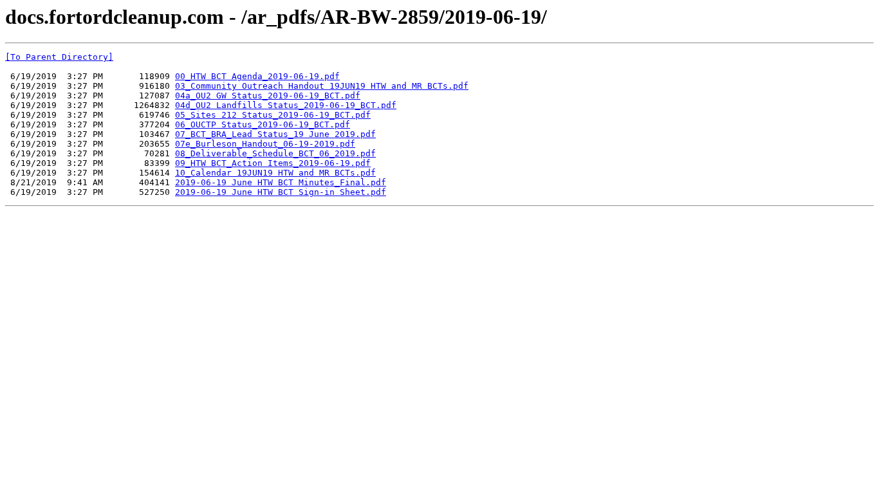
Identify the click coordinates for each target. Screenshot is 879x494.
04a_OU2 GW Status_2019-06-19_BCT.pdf (267, 95)
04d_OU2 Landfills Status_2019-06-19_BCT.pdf (285, 105)
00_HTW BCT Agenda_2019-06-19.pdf (257, 76)
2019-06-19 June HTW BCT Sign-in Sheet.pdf (280, 192)
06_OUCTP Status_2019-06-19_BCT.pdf (262, 124)
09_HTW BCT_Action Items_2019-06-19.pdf (273, 163)
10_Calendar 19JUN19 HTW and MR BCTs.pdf (275, 173)
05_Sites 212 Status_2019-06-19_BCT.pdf (273, 115)
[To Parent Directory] (59, 57)
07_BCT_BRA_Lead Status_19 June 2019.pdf (275, 134)
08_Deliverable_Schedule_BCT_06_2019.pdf (275, 153)
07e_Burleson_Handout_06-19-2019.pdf (265, 144)
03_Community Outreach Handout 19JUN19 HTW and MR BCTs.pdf (321, 86)
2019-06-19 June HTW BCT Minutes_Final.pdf (280, 182)
